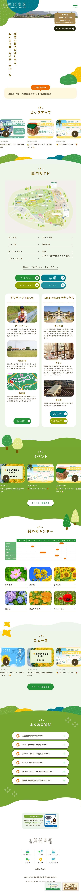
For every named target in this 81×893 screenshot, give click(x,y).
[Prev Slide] (6, 134)
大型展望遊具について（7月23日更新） (37, 94)
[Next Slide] (75, 134)
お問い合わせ (40, 868)
